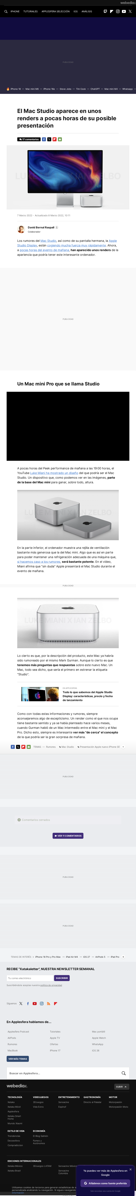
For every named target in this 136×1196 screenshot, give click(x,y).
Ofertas (54, 1044)
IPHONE (15, 11)
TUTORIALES (30, 11)
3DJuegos (38, 1102)
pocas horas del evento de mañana (44, 250)
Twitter (130, 11)
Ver (70, 835)
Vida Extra (38, 1106)
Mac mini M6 (32, 89)
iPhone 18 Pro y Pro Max (48, 957)
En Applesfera (70, 688)
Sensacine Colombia (63, 1172)
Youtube (124, 11)
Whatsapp (127, 89)
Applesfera (13, 1111)
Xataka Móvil (14, 1106)
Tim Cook (81, 89)
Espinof (62, 1106)
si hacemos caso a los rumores (38, 561)
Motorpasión (115, 1102)
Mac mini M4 (111, 89)
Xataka (11, 1102)
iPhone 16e (49, 89)
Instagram (118, 11)
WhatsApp (97, 1044)
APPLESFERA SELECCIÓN (56, 11)
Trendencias (14, 1136)
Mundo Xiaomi (15, 1123)
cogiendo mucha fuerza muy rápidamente (76, 245)
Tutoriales (55, 1031)
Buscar (124, 1073)
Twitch (105, 11)
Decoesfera (14, 1140)
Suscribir (62, 978)
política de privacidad (51, 985)
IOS (76, 11)
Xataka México (15, 1166)
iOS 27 (87, 957)
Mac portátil (98, 1031)
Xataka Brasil (14, 1170)
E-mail (60, 139)
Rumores (51, 746)
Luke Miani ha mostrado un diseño (54, 473)
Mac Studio (48, 240)
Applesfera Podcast (18, 1031)
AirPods (12, 1037)
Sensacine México (67, 1166)
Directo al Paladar (93, 1102)
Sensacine (63, 1102)
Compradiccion (15, 1145)
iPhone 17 (55, 1050)
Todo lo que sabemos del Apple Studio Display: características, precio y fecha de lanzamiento (88, 696)
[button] (43, 227)
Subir (119, 1086)
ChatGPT (95, 89)
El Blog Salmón (40, 1136)
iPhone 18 (16, 89)
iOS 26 (95, 1050)
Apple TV (55, 1037)
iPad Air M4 (72, 957)
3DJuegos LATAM (42, 1166)
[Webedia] (128, 3)
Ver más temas (17, 1059)
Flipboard (112, 11)
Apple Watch (99, 1037)
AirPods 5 (100, 957)
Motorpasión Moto (118, 1106)
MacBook (13, 1050)
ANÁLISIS (87, 11)
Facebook (44, 139)
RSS (48, 1003)
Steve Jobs (65, 89)
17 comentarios (30, 139)
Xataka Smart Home (14, 1117)
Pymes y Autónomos (39, 1142)
